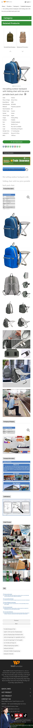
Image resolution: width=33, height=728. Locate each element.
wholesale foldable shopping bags (12, 651)
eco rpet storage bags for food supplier (13, 640)
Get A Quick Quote (17, 142)
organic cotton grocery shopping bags (13, 631)
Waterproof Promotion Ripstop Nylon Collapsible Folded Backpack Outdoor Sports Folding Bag (23, 47)
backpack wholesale (8, 653)
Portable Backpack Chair (10, 629)
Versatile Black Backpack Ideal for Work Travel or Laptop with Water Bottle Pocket (10, 47)
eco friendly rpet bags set (10, 642)
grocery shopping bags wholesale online (13, 634)
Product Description (8, 153)
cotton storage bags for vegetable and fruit (14, 637)
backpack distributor (9, 648)
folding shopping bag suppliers (11, 645)
